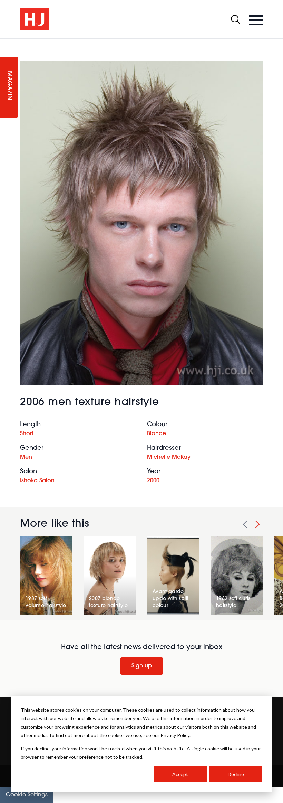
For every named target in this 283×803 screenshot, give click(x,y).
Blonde (156, 434)
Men (26, 457)
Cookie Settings (27, 795)
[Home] (34, 19)
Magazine (9, 87)
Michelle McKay (169, 457)
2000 (153, 481)
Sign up (141, 666)
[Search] (235, 19)
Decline (236, 774)
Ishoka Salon (37, 481)
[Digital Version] (5, 43)
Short (26, 434)
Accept (180, 774)
